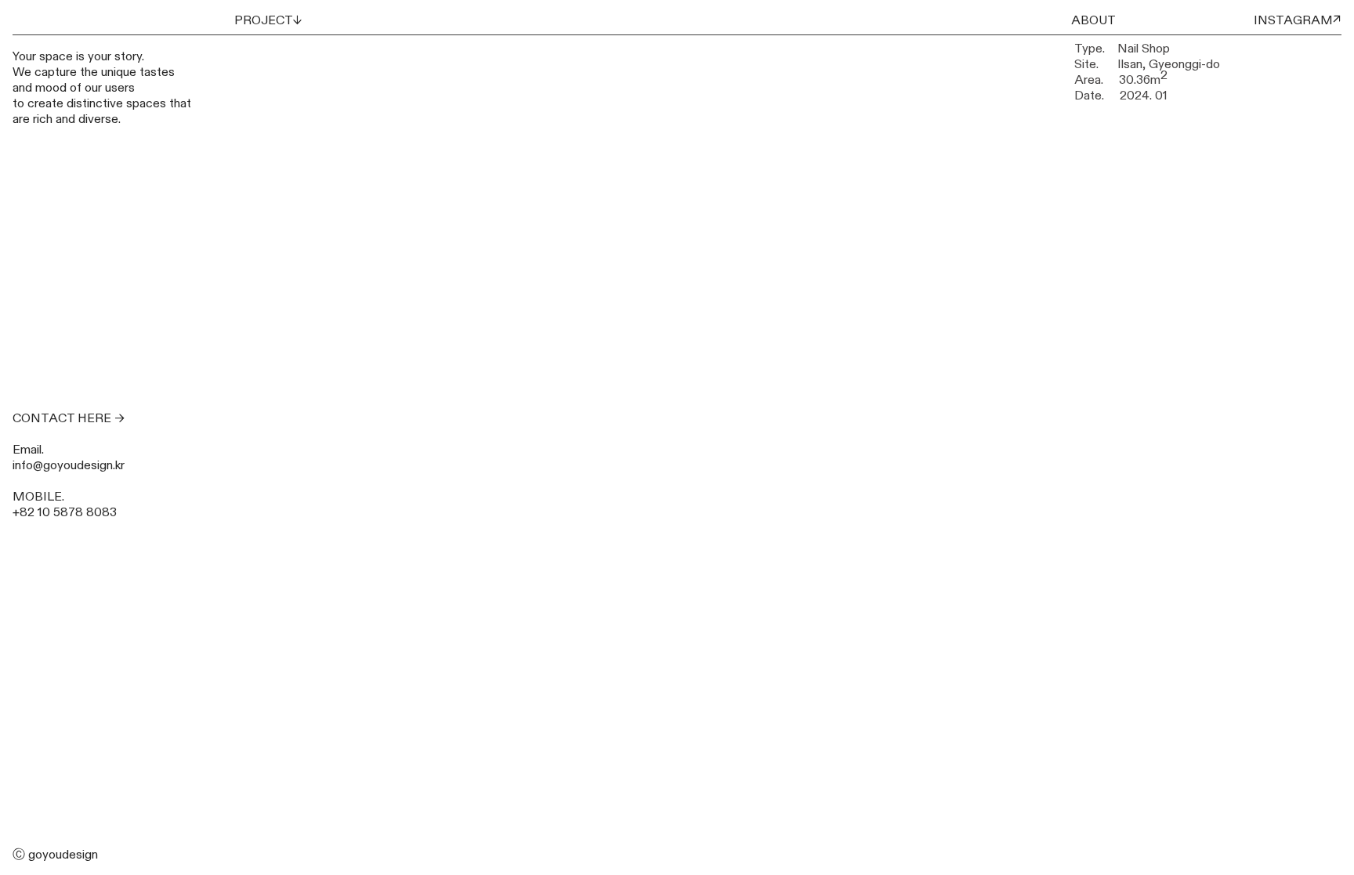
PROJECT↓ (268, 20)
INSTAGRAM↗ (1297, 20)
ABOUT (1093, 20)
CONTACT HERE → (69, 418)
